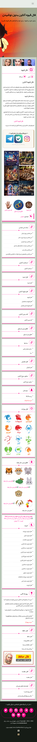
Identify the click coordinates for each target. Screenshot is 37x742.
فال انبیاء (29, 282)
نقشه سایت (9, 727)
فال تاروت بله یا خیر (26, 581)
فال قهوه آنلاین (18, 121)
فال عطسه (29, 677)
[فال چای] (26, 188)
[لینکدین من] (13, 715)
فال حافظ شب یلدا (27, 644)
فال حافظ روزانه (28, 640)
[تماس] (11, 710)
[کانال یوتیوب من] (19, 715)
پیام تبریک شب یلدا (27, 648)
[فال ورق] (11, 188)
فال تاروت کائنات (27, 539)
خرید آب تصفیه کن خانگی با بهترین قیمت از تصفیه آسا (18, 599)
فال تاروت (29, 585)
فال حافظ (29, 636)
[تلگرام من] (26, 710)
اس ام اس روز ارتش (27, 233)
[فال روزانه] (11, 158)
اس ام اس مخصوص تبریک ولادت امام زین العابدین (19, 254)
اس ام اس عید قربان (26, 241)
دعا (31, 353)
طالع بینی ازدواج (27, 334)
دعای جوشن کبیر (27, 348)
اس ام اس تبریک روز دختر (25, 237)
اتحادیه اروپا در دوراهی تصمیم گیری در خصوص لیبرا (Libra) (19, 610)
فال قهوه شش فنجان (26, 305)
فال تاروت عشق (27, 572)
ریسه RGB (29, 396)
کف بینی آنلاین (28, 320)
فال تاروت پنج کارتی (26, 556)
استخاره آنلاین (28, 268)
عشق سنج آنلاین (27, 381)
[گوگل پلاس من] (24, 715)
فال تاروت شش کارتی (26, 560)
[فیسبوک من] (21, 710)
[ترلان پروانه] (18, 63)
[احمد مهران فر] (29, 63)
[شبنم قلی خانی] (7, 63)
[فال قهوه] (26, 173)
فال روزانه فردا (28, 691)
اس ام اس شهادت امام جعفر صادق (23, 245)
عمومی (22, 216)
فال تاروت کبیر (28, 535)
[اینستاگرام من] (16, 710)
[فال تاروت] (26, 158)
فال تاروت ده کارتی (27, 568)
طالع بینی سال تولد (27, 510)
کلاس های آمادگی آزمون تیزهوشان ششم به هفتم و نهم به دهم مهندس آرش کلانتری (19, 604)
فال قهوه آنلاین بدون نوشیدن (19, 15)
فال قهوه (24, 70)
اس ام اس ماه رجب (27, 249)
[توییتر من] (6, 710)
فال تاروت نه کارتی (27, 564)
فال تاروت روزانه (27, 531)
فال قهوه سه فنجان (27, 301)
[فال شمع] (11, 173)
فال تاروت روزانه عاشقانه (25, 576)
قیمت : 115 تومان (18, 518)
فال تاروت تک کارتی (26, 543)
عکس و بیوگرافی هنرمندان (25, 695)
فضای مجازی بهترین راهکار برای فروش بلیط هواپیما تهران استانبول (19, 617)
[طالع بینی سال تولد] (18, 487)
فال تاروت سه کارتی (26, 548)
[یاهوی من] (31, 710)
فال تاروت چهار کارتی (26, 552)
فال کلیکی (29, 367)
